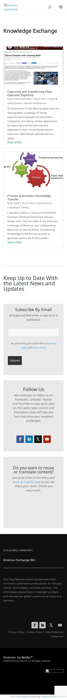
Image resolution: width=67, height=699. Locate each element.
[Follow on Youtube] (47, 439)
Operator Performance (35, 103)
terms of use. (39, 347)
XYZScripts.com (49, 696)
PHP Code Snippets (20, 696)
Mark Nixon (26, 98)
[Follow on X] (38, 439)
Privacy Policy (16, 632)
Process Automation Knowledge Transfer (29, 197)
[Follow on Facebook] (20, 439)
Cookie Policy (34, 632)
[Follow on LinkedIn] (29, 439)
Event (39, 203)
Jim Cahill (14, 98)
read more (14, 142)
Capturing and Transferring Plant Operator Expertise (29, 93)
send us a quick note (26, 482)
